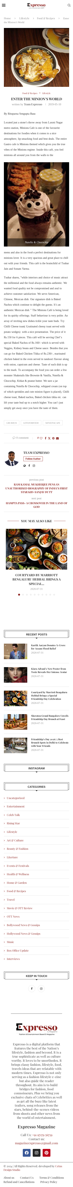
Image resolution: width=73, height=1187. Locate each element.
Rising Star (13, 823)
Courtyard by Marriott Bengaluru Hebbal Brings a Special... (36, 579)
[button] (9, 564)
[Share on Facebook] (45, 438)
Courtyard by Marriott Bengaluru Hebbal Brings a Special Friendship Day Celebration (49, 695)
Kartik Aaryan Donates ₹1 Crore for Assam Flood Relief (48, 647)
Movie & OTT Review (20, 908)
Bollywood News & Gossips (23, 925)
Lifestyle (24, 18)
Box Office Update (18, 950)
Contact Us (26, 1177)
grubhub (11, 422)
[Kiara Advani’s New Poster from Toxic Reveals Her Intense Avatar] (15, 675)
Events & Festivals (18, 866)
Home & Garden (17, 883)
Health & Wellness (18, 874)
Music (10, 942)
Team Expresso (33, 104)
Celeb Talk (13, 815)
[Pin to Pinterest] (53, 438)
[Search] (69, 6)
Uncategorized (16, 798)
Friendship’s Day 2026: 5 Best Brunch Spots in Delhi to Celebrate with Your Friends (50, 742)
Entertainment (16, 806)
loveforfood (31, 422)
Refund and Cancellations (19, 1182)
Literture (12, 857)
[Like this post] (41, 438)
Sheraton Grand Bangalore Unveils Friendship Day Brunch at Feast (50, 717)
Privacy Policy (48, 1182)
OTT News (13, 916)
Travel (11, 899)
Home (7, 18)
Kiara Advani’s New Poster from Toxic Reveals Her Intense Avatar (49, 670)
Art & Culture (15, 840)
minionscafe (52, 422)
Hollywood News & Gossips (23, 933)
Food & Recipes (46, 18)
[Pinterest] (46, 1153)
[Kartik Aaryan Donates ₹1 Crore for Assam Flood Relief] (15, 651)
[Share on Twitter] (49, 438)
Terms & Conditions (51, 1177)
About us (9, 1177)
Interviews (13, 959)
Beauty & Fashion (17, 849)
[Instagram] (41, 988)
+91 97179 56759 (42, 1135)
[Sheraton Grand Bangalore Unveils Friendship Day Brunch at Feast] (15, 722)
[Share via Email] (57, 438)
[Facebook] (32, 988)
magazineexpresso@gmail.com (36, 1143)
